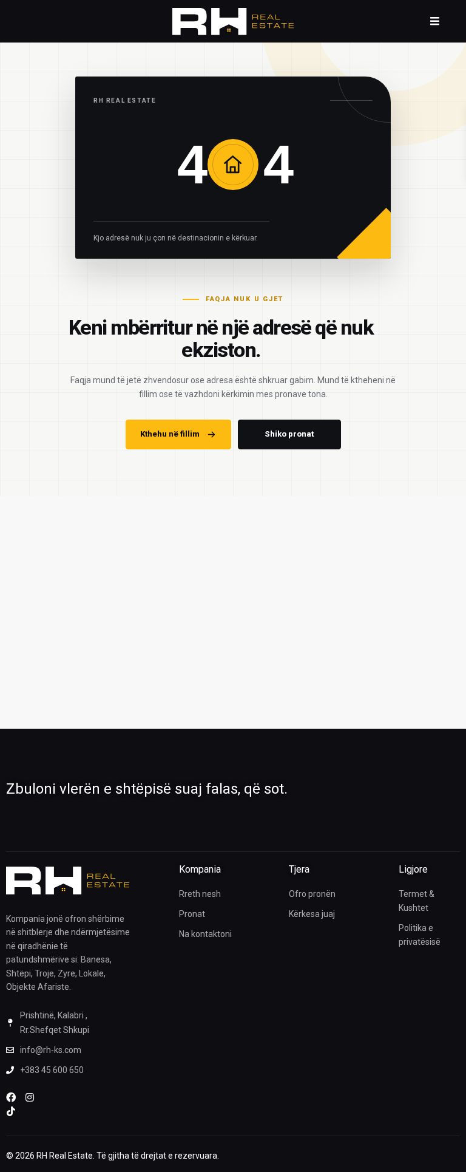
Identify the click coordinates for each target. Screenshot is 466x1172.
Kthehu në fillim (170, 433)
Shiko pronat (289, 433)
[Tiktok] (11, 1111)
